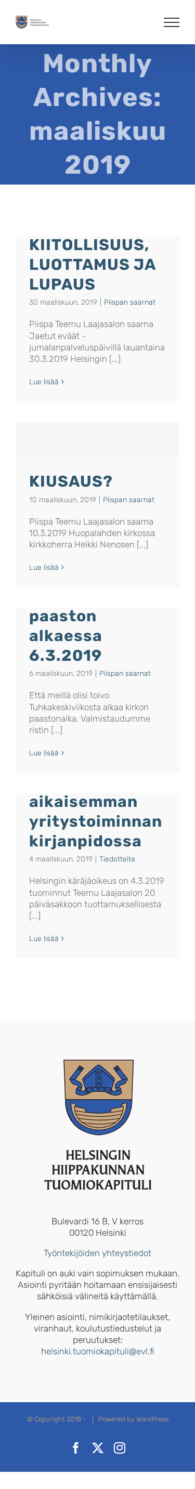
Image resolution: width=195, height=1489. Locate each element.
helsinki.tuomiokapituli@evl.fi (97, 1351)
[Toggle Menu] (171, 22)
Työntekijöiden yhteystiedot (97, 1253)
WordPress (152, 1419)
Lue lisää (44, 381)
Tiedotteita (117, 859)
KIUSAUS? (71, 481)
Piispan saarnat (129, 302)
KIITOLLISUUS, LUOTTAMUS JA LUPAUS (92, 265)
